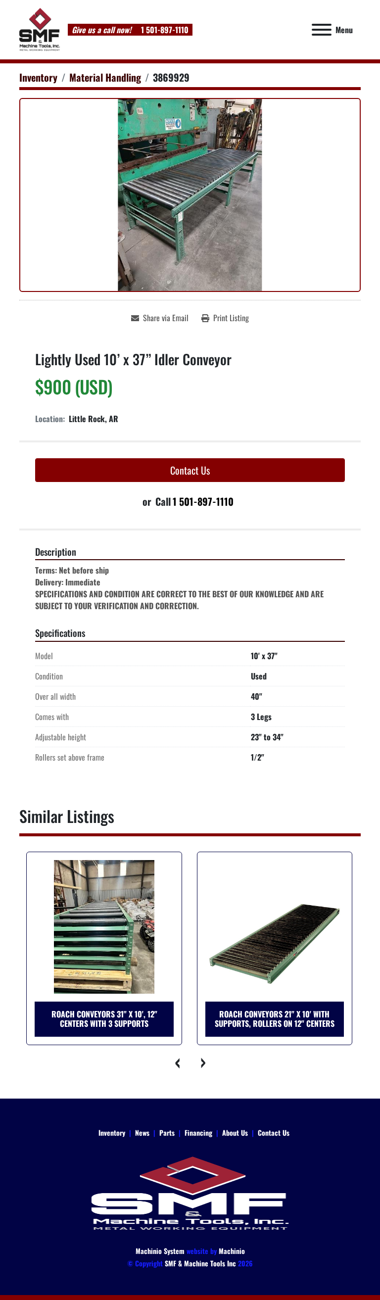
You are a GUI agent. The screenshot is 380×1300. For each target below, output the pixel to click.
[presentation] (178, 1060)
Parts (167, 1132)
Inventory (111, 1132)
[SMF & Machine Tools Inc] (190, 1192)
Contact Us (190, 470)
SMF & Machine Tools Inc (200, 1263)
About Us (235, 1132)
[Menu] (322, 30)
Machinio (232, 1251)
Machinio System (160, 1251)
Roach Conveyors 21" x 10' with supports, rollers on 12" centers (274, 1018)
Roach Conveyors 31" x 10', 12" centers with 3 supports (104, 1018)
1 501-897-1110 (164, 30)
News (142, 1132)
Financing (198, 1132)
